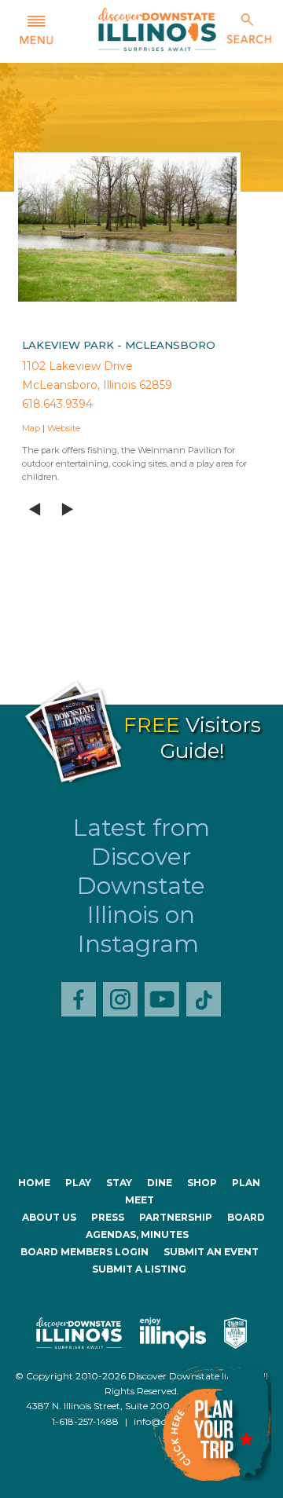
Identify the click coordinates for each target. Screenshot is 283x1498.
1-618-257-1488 (85, 1421)
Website (63, 428)
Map (31, 428)
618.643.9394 (57, 404)
